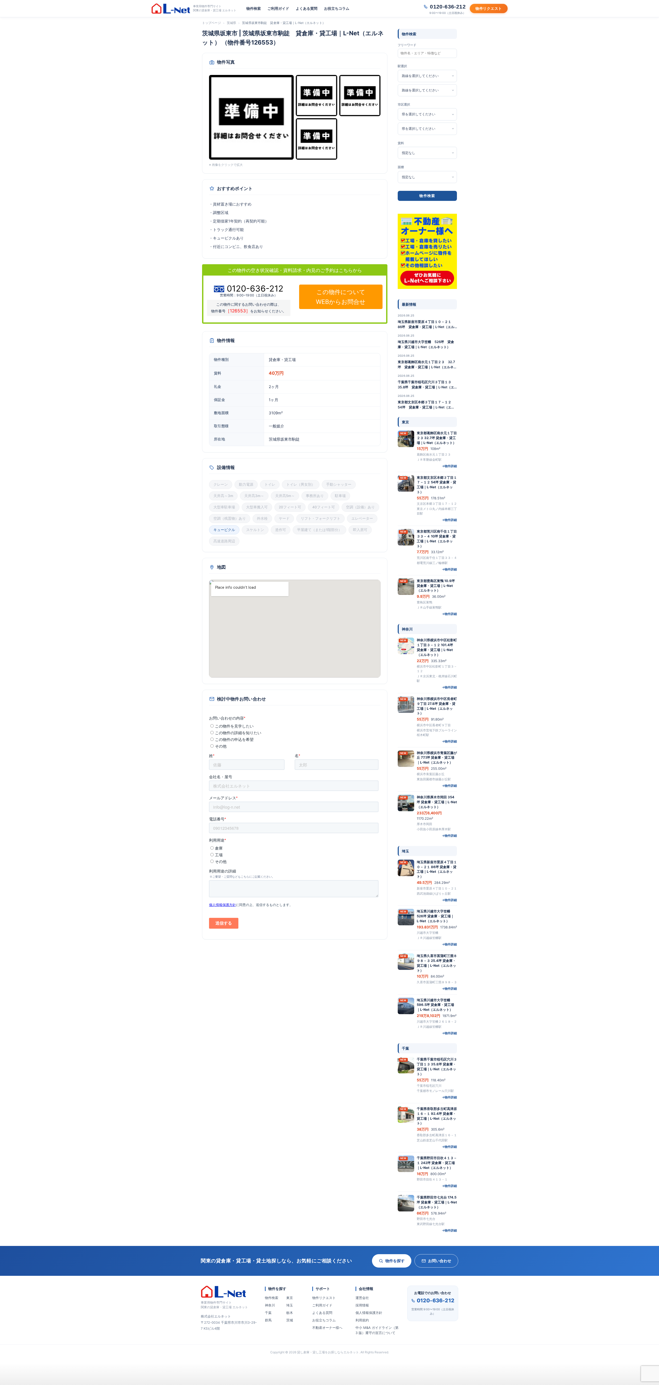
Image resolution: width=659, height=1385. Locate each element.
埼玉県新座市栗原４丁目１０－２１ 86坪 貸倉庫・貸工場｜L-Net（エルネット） (426, 324)
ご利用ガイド (278, 8)
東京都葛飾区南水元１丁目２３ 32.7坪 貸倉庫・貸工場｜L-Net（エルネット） (427, 365)
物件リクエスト (324, 1298)
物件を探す (395, 1260)
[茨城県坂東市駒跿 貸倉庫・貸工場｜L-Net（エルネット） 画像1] (251, 117)
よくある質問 (306, 8)
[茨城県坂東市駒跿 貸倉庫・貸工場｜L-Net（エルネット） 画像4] (316, 139)
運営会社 (362, 1298)
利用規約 (362, 1320)
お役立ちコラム (336, 8)
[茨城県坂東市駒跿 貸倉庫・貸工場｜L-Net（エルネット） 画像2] (316, 95)
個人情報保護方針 (368, 1313)
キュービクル (224, 530)
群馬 (268, 1320)
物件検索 (253, 8)
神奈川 (270, 1305)
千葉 (268, 1313)
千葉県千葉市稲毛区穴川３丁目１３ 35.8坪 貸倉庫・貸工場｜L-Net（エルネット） (426, 385)
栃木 (289, 1313)
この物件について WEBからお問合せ (341, 296)
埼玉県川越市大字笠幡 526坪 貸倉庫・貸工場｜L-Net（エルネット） (426, 344)
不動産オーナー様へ (327, 1328)
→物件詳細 (449, 466)
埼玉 (289, 1305)
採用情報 (362, 1305)
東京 (289, 1298)
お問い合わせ (439, 1260)
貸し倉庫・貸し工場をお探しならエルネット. (328, 1352)
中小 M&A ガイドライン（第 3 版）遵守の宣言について (376, 1330)
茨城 (289, 1320)
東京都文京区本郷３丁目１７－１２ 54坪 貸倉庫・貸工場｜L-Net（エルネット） (426, 405)
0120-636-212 (435, 1300)
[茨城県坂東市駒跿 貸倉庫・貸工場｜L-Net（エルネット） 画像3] (360, 95)
